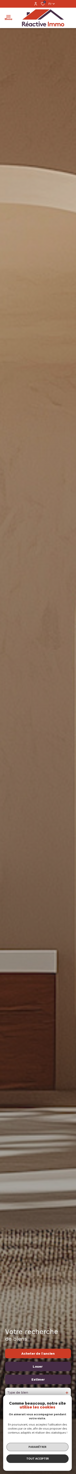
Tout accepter (37, 1458)
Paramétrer (37, 1447)
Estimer (38, 1379)
